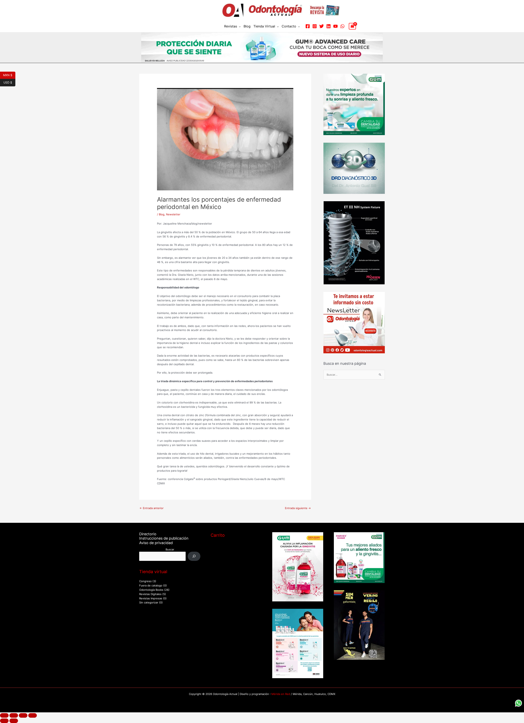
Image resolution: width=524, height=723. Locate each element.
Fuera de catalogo (150, 585)
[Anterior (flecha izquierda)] (4, 720)
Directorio (147, 534)
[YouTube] (335, 26)
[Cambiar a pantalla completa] (13, 715)
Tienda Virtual (264, 26)
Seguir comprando (227, 562)
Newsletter (173, 214)
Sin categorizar (148, 602)
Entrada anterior (152, 508)
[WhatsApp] (342, 26)
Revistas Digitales (150, 594)
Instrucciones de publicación (164, 538)
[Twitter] (321, 26)
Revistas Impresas (150, 598)
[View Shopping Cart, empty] (352, 26)
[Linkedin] (328, 26)
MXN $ (9, 75)
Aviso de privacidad (156, 543)
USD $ (9, 82)
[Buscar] (194, 556)
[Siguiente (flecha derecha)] (13, 720)
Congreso (145, 581)
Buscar (170, 549)
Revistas (230, 26)
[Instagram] (314, 26)
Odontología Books (151, 589)
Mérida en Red (280, 694)
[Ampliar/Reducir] (4, 715)
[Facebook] (307, 26)
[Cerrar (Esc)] (32, 715)
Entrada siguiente (298, 508)
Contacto (289, 26)
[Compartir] (23, 715)
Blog (247, 26)
